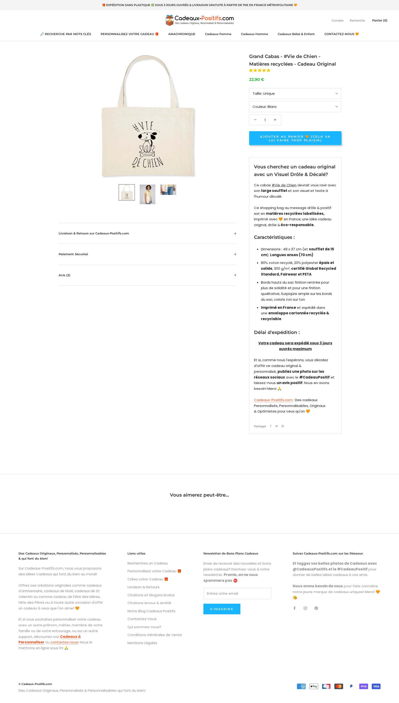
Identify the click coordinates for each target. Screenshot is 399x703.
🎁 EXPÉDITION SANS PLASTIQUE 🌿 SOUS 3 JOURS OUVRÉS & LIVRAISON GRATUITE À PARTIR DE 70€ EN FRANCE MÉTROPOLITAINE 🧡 (199, 5)
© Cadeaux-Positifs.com (35, 684)
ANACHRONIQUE (181, 34)
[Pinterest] (282, 426)
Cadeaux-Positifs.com (273, 399)
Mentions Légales (142, 642)
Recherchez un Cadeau (147, 563)
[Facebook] (270, 426)
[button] (260, 70)
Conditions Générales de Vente (154, 634)
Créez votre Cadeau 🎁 (147, 579)
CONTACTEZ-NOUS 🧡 (341, 34)
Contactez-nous (142, 618)
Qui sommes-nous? (144, 626)
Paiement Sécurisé (73, 254)
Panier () (379, 20)
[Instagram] (305, 608)
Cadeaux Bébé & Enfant (296, 34)
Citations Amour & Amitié (149, 602)
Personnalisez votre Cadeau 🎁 (154, 571)
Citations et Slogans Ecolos (151, 595)
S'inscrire (222, 609)
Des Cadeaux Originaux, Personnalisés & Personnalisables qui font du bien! (81, 690)
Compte (337, 20)
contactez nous (64, 642)
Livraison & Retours (143, 587)
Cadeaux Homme (254, 34)
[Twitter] (276, 426)
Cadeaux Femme (218, 34)
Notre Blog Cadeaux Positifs (151, 611)
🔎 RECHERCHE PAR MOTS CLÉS (65, 34)
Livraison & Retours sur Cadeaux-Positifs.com (94, 233)
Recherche (357, 20)
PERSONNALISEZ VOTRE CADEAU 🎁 (130, 34)
